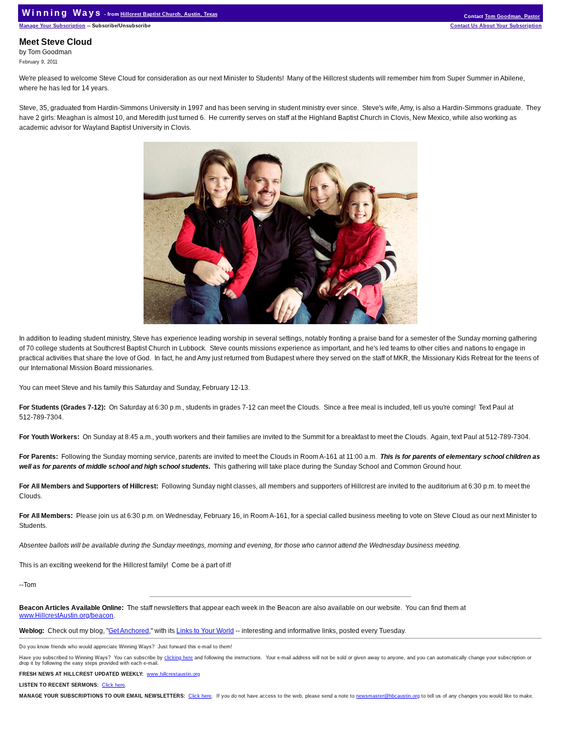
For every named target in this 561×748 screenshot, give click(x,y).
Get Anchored (128, 631)
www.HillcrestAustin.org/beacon (66, 615)
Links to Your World (205, 631)
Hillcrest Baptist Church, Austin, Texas (169, 14)
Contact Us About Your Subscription (496, 25)
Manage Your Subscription (52, 25)
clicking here (178, 657)
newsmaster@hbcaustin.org (388, 696)
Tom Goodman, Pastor (512, 16)
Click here (113, 685)
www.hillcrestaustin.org (173, 674)
